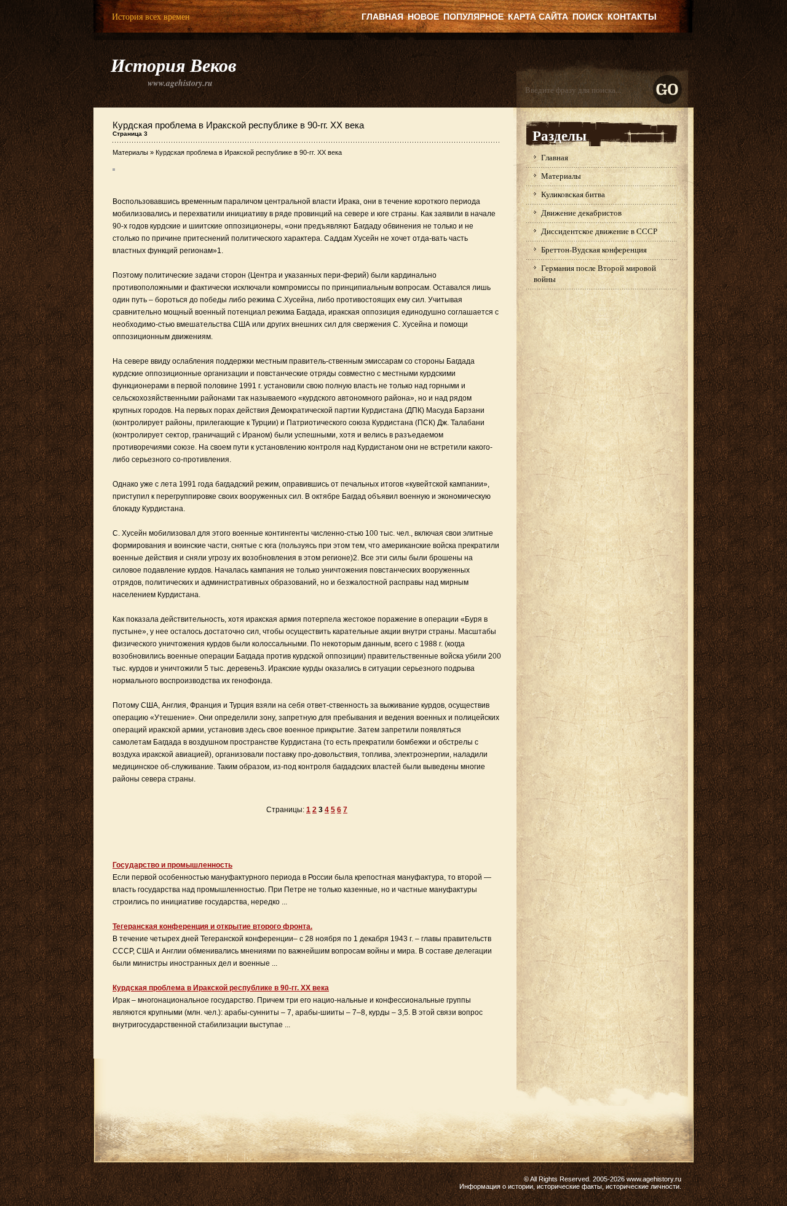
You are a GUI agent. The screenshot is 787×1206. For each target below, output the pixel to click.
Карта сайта (538, 17)
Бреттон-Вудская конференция (594, 249)
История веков (173, 65)
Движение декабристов (581, 212)
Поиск (587, 17)
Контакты (632, 17)
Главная (382, 17)
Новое (423, 17)
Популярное (473, 17)
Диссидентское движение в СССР (599, 231)
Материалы (130, 152)
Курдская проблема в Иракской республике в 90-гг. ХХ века (221, 988)
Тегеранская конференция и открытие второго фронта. (212, 926)
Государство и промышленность (172, 865)
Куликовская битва (573, 194)
